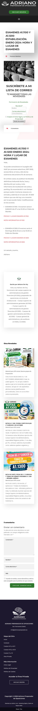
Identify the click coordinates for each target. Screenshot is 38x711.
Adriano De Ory (23, 284)
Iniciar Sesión (19, 682)
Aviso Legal (7, 665)
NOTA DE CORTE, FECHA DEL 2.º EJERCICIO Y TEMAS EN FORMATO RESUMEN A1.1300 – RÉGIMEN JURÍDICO (19, 476)
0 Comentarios (15, 128)
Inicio (5, 639)
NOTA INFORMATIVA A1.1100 (14, 220)
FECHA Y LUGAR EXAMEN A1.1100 (16, 216)
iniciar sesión (19, 12)
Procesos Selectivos (15, 56)
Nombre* (19, 106)
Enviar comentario (22, 585)
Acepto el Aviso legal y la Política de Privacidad (20, 118)
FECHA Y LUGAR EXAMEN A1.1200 (16, 238)
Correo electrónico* (19, 111)
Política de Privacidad (10, 668)
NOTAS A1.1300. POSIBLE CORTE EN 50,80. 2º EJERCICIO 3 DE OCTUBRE (19, 424)
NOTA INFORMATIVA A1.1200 (14, 242)
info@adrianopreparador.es (19, 630)
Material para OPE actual (13, 371)
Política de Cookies (9, 671)
